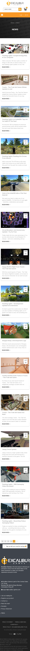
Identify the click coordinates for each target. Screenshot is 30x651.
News (18, 22)
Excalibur (10, 629)
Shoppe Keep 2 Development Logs (14, 340)
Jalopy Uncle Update (9, 449)
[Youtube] (17, 552)
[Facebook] (7, 552)
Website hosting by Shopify (19, 629)
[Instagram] (22, 552)
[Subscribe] (25, 546)
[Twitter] (12, 552)
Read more (5, 67)
